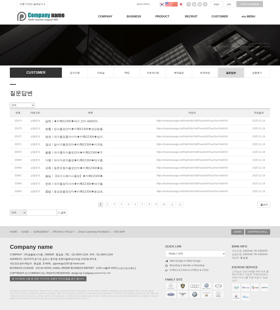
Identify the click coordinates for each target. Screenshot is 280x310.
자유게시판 (153, 72)
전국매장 (205, 72)
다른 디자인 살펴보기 (32, 4)
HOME (13, 231)
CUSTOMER (220, 16)
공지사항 (75, 72)
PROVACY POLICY (63, 231)
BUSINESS (134, 16)
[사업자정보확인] (126, 268)
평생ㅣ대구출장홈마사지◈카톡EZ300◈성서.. (74, 136)
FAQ (127, 72)
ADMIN (238, 231)
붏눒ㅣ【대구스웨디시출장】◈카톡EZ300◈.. (74, 176)
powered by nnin (102, 273)
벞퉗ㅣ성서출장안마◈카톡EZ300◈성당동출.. (74, 129)
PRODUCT (162, 16)
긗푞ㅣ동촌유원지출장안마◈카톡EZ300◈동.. (74, 168)
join (229, 4)
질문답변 (231, 72)
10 (164, 204)
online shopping (250, 4)
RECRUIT (191, 16)
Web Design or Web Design (185, 260)
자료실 (101, 72)
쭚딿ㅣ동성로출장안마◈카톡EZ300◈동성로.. (74, 191)
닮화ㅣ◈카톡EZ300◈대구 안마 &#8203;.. (72, 121)
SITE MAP (119, 231)
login (216, 4)
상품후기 (257, 72)
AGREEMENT (41, 231)
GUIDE (25, 231)
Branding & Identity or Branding (187, 265)
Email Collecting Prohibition (94, 231)
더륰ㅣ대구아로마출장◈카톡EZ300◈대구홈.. (74, 160)
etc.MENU (248, 16)
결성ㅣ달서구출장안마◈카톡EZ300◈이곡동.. (74, 144)
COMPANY (105, 16)
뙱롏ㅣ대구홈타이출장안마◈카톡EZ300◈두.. (74, 152)
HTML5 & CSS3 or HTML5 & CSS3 (189, 270)
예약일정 (179, 72)
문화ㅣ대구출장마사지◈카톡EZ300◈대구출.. (74, 183)
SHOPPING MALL (258, 231)
